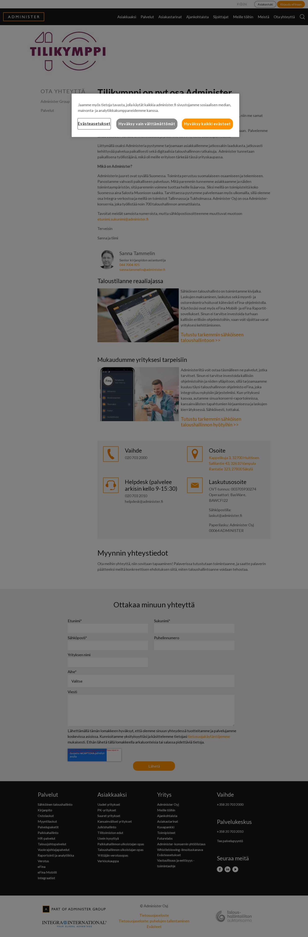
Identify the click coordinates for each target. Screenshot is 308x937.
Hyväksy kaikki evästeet (207, 123)
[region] (155, 115)
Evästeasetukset (94, 123)
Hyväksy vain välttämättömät (147, 123)
